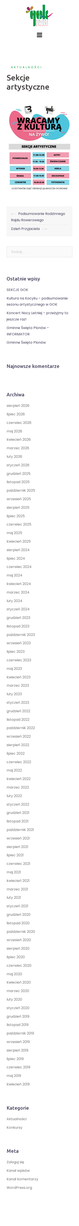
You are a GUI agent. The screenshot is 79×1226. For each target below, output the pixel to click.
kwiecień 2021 (18, 880)
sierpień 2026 (18, 405)
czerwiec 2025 (19, 524)
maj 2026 (14, 431)
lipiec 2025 (16, 516)
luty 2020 (14, 999)
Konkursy (14, 1127)
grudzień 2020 (19, 914)
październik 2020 (21, 931)
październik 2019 (20, 1033)
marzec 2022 (18, 787)
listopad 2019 (18, 1024)
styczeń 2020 (18, 1007)
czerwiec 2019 (18, 1067)
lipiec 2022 (16, 753)
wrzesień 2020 (19, 939)
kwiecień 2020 (19, 982)
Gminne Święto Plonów (26, 342)
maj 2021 (14, 872)
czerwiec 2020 (19, 965)
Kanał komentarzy (22, 1179)
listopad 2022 (18, 719)
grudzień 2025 (19, 473)
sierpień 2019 (17, 1050)
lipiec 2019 (15, 1058)
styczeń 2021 (17, 906)
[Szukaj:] (39, 251)
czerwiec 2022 (19, 762)
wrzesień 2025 (19, 499)
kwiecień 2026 (19, 439)
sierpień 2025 (18, 507)
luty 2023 (14, 694)
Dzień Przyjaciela (25, 228)
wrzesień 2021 (18, 838)
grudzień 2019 (18, 1016)
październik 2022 (21, 727)
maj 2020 (14, 974)
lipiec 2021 (15, 855)
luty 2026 (14, 456)
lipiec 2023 (16, 651)
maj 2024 (14, 575)
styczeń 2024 (18, 609)
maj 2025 (14, 532)
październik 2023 (21, 634)
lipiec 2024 (16, 558)
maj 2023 (14, 668)
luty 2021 (14, 897)
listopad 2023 (18, 626)
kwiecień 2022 (19, 778)
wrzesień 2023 (19, 643)
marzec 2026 (18, 448)
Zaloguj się (15, 1162)
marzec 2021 (17, 889)
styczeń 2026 (18, 465)
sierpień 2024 (18, 549)
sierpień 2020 (18, 948)
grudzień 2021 (18, 812)
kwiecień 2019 (18, 1084)
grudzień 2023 (18, 617)
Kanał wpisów (18, 1170)
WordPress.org (19, 1187)
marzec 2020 (18, 990)
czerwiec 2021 (18, 863)
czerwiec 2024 (19, 566)
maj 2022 (14, 770)
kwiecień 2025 (19, 541)
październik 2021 (20, 829)
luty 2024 (14, 600)
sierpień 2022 (18, 744)
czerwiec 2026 (19, 422)
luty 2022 (14, 795)
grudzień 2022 (18, 711)
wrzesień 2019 (18, 1041)
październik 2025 (21, 490)
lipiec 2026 (16, 414)
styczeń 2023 (18, 702)
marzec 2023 (18, 685)
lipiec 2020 (16, 957)
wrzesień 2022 (19, 736)
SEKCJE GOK (17, 289)
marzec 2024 (18, 592)
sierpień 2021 (17, 846)
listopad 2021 (18, 821)
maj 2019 (14, 1075)
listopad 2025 (18, 481)
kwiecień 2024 (19, 583)
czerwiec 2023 (19, 660)
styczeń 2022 (18, 804)
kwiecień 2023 (19, 677)
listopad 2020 (18, 923)
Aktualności (26, 67)
